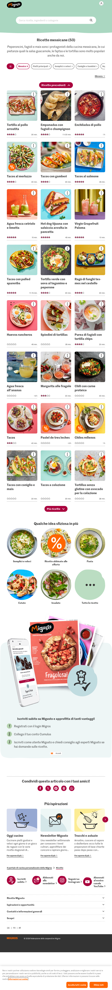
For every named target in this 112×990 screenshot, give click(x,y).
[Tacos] (22, 425)
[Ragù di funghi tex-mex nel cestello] (90, 271)
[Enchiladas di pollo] (90, 114)
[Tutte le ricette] (90, 586)
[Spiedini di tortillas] (56, 324)
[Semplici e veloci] (22, 547)
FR (14, 927)
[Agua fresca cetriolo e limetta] (22, 215)
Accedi (58, 753)
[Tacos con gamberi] (56, 164)
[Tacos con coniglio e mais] (22, 476)
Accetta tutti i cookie (77, 984)
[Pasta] (90, 547)
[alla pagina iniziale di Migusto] (14, 3)
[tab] (56, 898)
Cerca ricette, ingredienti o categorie (56, 20)
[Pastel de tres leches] (56, 425)
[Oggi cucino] (22, 833)
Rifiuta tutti (99, 984)
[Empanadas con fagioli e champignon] (56, 114)
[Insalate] (56, 586)
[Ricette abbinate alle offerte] (56, 547)
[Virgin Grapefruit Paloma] (90, 215)
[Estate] (22, 586)
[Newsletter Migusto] (56, 833)
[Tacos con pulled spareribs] (22, 271)
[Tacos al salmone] (90, 164)
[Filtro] (10, 66)
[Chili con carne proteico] (90, 376)
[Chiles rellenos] (90, 425)
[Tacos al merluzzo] (22, 164)
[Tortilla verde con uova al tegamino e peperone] (56, 271)
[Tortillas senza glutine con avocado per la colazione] (90, 476)
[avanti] (105, 819)
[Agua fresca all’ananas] (22, 376)
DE (8, 927)
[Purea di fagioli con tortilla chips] (90, 324)
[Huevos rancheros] (22, 324)
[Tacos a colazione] (56, 476)
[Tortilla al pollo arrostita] (22, 114)
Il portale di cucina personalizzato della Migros (29, 868)
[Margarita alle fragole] (56, 376)
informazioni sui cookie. (18, 979)
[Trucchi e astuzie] (89, 833)
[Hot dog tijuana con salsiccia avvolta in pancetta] (56, 215)
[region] (56, 978)
